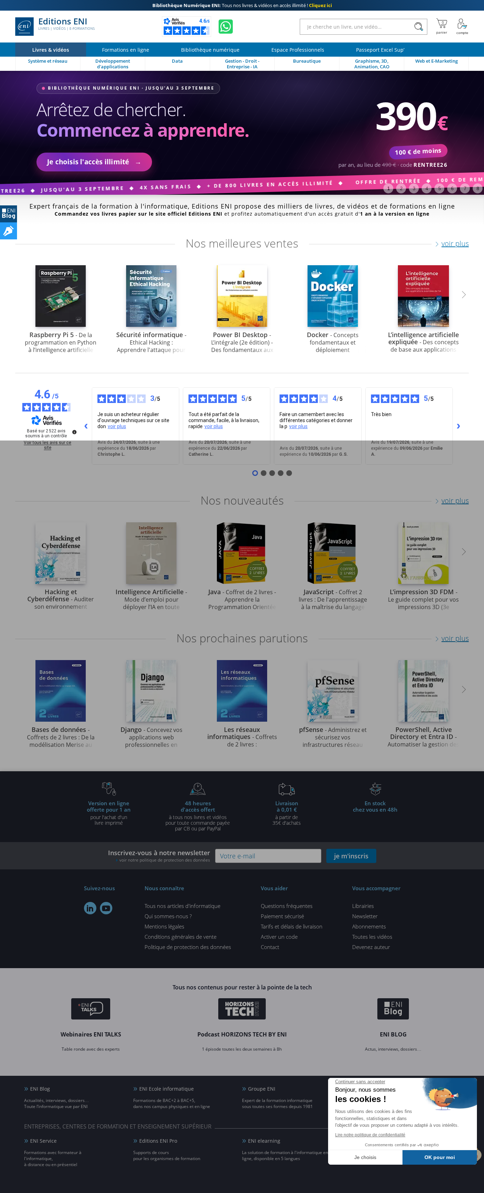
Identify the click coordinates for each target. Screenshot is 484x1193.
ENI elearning (264, 1140)
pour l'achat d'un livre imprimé (109, 813)
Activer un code (279, 936)
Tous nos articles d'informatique (182, 905)
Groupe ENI (261, 1088)
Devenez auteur (371, 946)
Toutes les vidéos (372, 936)
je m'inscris (351, 856)
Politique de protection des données (188, 946)
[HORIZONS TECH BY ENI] (242, 1010)
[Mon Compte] (462, 26)
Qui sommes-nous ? (168, 916)
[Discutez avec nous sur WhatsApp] (226, 26)
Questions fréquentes (287, 905)
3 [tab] (414, 188)
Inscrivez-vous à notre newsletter (159, 855)
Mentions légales (164, 926)
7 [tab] (465, 188)
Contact (270, 946)
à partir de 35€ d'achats (286, 813)
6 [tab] (452, 188)
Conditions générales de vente (180, 936)
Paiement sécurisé (282, 916)
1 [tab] (388, 188)
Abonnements (369, 926)
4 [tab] (427, 188)
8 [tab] (478, 188)
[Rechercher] (419, 27)
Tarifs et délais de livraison (291, 926)
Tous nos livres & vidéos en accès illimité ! (242, 5)
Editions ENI (66, 24)
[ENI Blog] (393, 1010)
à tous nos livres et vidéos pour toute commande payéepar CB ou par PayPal (197, 815)
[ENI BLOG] (8, 213)
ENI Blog (40, 1088)
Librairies (363, 905)
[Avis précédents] (86, 426)
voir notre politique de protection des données (164, 860)
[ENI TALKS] (90, 1010)
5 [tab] (439, 188)
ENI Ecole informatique (166, 1088)
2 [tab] (401, 188)
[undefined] (74, 432)
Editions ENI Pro (158, 1140)
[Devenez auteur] (8, 230)
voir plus (455, 243)
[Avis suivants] (458, 426)
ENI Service (43, 1140)
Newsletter (365, 916)
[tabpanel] (242, 133)
